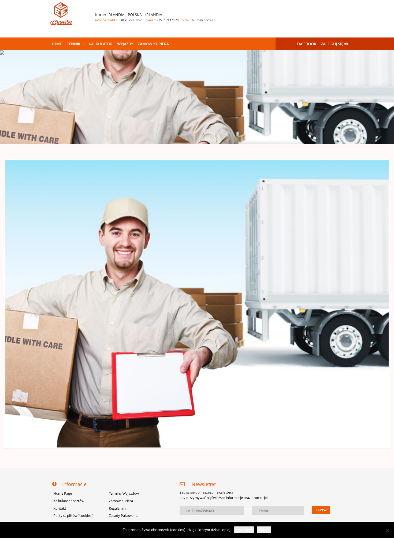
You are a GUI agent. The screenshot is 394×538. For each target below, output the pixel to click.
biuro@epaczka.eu (204, 20)
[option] (197, 97)
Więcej (264, 529)
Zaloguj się (332, 43)
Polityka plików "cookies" (73, 515)
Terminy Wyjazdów (124, 493)
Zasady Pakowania (123, 515)
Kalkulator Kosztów (68, 501)
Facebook (306, 43)
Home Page (62, 493)
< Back (13, 458)
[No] (387, 530)
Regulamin (117, 508)
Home (56, 43)
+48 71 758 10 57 (130, 20)
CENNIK (73, 43)
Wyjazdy (125, 43)
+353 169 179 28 (168, 20)
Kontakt (59, 508)
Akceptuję (244, 529)
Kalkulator (101, 43)
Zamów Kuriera (153, 43)
